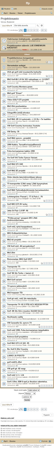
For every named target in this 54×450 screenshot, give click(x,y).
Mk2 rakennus (27, 294)
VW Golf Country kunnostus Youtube (23, 126)
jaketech (25, 254)
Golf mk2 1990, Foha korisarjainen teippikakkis (28, 330)
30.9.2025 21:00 (37, 81)
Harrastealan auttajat (16, 65)
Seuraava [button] (45, 30)
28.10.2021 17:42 (36, 254)
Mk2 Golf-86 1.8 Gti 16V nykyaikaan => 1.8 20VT (28, 79)
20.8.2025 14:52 (32, 95)
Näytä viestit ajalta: (21, 390)
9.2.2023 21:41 (34, 192)
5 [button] (37, 30)
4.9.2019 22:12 (34, 370)
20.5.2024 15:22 (34, 146)
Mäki (24, 140)
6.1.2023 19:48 (35, 198)
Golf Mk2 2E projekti (16, 171)
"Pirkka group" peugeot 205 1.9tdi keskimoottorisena (22, 219)
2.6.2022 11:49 (32, 212)
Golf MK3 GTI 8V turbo (17, 204)
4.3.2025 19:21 (34, 121)
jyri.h (24, 212)
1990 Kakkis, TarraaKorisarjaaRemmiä (24, 145)
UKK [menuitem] (15, 9)
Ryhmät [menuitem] (44, 441)
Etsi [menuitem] (52, 13)
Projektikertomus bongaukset (20, 58)
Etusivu (12, 441)
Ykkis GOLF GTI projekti (18, 100)
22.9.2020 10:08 (34, 325)
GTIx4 (24, 102)
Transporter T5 (13, 267)
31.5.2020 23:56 (33, 345)
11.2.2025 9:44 (32, 128)
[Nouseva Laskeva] (27, 397)
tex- (23, 95)
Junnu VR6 (26, 159)
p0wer (24, 306)
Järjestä (21, 393)
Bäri (23, 268)
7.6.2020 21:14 (35, 339)
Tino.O (24, 121)
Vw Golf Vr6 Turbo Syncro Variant (22, 158)
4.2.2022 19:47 (35, 228)
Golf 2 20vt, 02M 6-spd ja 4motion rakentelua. (27, 382)
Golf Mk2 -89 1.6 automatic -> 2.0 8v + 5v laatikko (29, 119)
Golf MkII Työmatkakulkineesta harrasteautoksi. (28, 190)
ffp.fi (5, 441)
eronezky (25, 222)
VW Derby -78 (13, 132)
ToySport (25, 179)
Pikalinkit (7, 9)
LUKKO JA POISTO (15, 356)
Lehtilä (24, 261)
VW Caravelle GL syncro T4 (19, 323)
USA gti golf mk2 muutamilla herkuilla (24, 72)
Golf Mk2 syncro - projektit (19, 138)
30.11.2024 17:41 (41, 133)
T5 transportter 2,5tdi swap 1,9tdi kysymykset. (27, 184)
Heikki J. (25, 50)
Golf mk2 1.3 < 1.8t (15, 375)
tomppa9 (25, 198)
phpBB (25, 445)
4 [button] (34, 30)
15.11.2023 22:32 (35, 166)
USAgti (24, 74)
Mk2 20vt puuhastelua (16, 106)
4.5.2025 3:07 (35, 108)
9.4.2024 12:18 (33, 153)
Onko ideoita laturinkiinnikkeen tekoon (24, 177)
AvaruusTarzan (27, 133)
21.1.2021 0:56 (33, 306)
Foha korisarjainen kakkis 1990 (21, 151)
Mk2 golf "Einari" (14, 93)
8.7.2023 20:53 (35, 185)
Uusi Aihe (6, 25)
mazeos (25, 339)
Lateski (24, 377)
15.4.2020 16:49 (33, 357)
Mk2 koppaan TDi (15, 293)
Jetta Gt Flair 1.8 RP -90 (17, 211)
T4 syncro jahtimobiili (17, 286)
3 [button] (31, 30)
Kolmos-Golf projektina (17, 337)
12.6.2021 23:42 (33, 275)
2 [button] (28, 30)
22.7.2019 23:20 (35, 60)
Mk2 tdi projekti (14, 240)
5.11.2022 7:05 (35, 206)
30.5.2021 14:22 (34, 288)
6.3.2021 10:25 (34, 300)
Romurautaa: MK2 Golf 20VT (19, 259)
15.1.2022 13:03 (36, 235)
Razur (24, 288)
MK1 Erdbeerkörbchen (17, 233)
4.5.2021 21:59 (39, 294)
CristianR (25, 235)
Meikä (24, 241)
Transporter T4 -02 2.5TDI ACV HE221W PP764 (27, 304)
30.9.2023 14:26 (36, 179)
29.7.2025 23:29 (34, 102)
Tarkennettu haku (42, 25)
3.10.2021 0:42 (34, 261)
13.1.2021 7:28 (37, 313)
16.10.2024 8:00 (33, 140)
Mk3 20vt (11, 253)
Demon (24, 146)
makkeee (25, 108)
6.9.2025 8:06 (33, 89)
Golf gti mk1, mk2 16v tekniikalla (21, 298)
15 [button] (42, 30)
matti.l (24, 153)
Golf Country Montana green (19, 87)
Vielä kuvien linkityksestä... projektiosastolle (27, 39)
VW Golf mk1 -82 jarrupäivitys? (21, 246)
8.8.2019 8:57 (34, 377)
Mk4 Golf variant (14, 280)
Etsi (38, 25)
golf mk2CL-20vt (14, 362)
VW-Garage (26, 313)
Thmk (24, 345)
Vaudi (24, 357)
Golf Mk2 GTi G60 (15, 164)
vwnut (24, 89)
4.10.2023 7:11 (32, 172)
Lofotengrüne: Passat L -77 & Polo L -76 (25, 197)
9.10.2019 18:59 (34, 364)
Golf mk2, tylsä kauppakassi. (20, 227)
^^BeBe (25, 67)
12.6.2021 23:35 (33, 281)
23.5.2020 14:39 (36, 351)
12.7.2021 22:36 (32, 268)
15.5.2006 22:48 (36, 50)
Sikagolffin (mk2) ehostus (18, 113)
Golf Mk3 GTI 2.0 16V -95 (18, 343)
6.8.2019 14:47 (34, 383)
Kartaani (25, 228)
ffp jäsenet (10, 22)
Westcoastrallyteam (29, 319)
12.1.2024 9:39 (37, 159)
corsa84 (25, 206)
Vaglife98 (25, 185)
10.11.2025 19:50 (35, 74)
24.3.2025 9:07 (35, 115)
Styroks (25, 60)
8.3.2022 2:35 (35, 222)
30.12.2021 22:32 (34, 241)
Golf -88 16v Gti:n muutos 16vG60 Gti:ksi (25, 311)
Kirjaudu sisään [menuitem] (47, 9)
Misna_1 (25, 115)
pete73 (24, 41)
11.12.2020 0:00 (43, 319)
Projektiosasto (10, 18)
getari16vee (26, 81)
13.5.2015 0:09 (34, 67)
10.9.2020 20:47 (36, 332)
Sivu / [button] (21, 30)
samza (24, 325)
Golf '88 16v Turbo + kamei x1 (20, 273)
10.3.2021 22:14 (34, 41)
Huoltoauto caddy (15, 317)
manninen (25, 332)
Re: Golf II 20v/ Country (17, 349)
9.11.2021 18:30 (34, 248)
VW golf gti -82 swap (16, 369)
